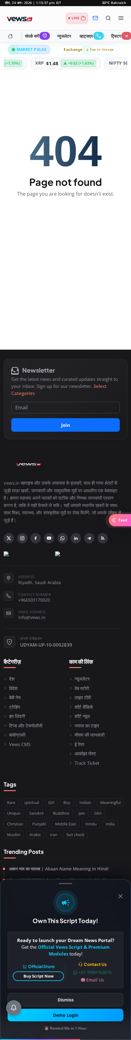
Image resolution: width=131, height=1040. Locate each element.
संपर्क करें (36, 36)
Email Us (95, 980)
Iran (53, 834)
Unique (13, 813)
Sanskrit (36, 813)
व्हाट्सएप (90, 36)
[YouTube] (49, 538)
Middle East (65, 824)
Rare (11, 802)
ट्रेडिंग (14, 707)
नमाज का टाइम (87, 726)
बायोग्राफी (17, 735)
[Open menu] (121, 18)
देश (12, 679)
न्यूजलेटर (64, 36)
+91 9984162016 (95, 972)
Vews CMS (19, 744)
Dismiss (66, 1000)
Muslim (13, 834)
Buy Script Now (38, 976)
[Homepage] (19, 18)
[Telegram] (89, 538)
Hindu (91, 824)
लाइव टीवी (83, 697)
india (110, 824)
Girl (51, 802)
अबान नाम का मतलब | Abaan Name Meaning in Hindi (58, 869)
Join (65, 425)
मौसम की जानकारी (89, 735)
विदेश (13, 688)
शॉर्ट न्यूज (82, 716)
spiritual (31, 802)
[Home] (10, 36)
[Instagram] (22, 538)
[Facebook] (35, 538)
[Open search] (108, 18)
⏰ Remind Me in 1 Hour (65, 1028)
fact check (75, 834)
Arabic (35, 834)
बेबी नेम (15, 697)
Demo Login (65, 1015)
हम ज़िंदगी (17, 716)
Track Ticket (87, 763)
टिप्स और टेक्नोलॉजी (25, 726)
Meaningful (110, 802)
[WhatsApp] (62, 538)
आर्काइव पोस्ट (85, 753)
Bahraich (114, 3)
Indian (85, 802)
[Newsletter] (95, 18)
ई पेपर (79, 744)
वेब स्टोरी (82, 688)
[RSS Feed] (102, 538)
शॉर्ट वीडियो (84, 707)
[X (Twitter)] (9, 538)
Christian (15, 824)
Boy (66, 802)
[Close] (120, 896)
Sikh (98, 813)
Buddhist (61, 813)
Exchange (89, 49)
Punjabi (39, 824)
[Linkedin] (76, 538)
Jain (82, 813)
